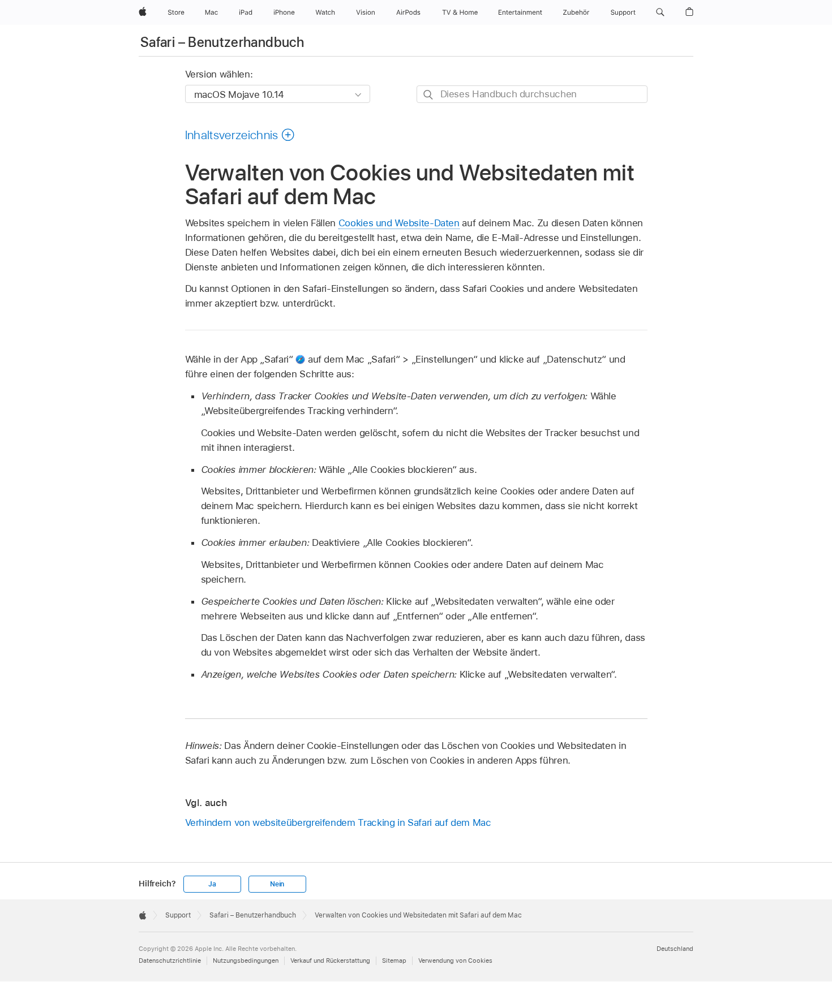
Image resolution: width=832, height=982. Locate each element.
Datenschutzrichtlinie (170, 960)
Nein (277, 884)
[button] (660, 12)
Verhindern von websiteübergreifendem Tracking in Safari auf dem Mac (338, 822)
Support (178, 915)
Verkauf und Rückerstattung (330, 960)
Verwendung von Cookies (455, 960)
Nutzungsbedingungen (245, 960)
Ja (212, 884)
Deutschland (675, 949)
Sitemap (394, 960)
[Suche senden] (429, 95)
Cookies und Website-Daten (399, 223)
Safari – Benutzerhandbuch (222, 42)
